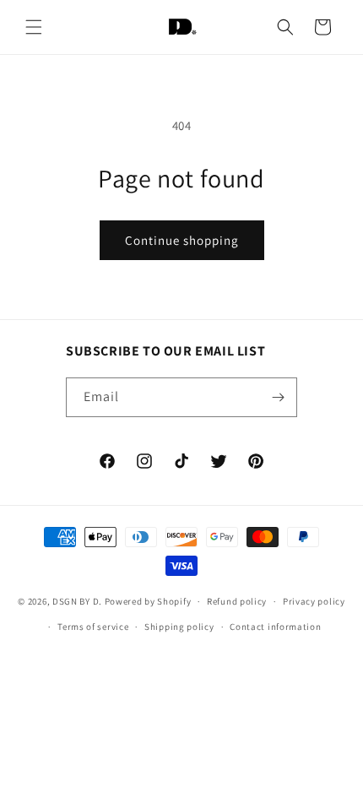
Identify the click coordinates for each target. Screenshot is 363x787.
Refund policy (237, 601)
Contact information (275, 626)
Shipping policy (179, 626)
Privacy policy (314, 601)
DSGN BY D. (77, 601)
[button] (33, 27)
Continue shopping (182, 240)
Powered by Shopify (148, 601)
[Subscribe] (277, 397)
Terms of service (92, 626)
